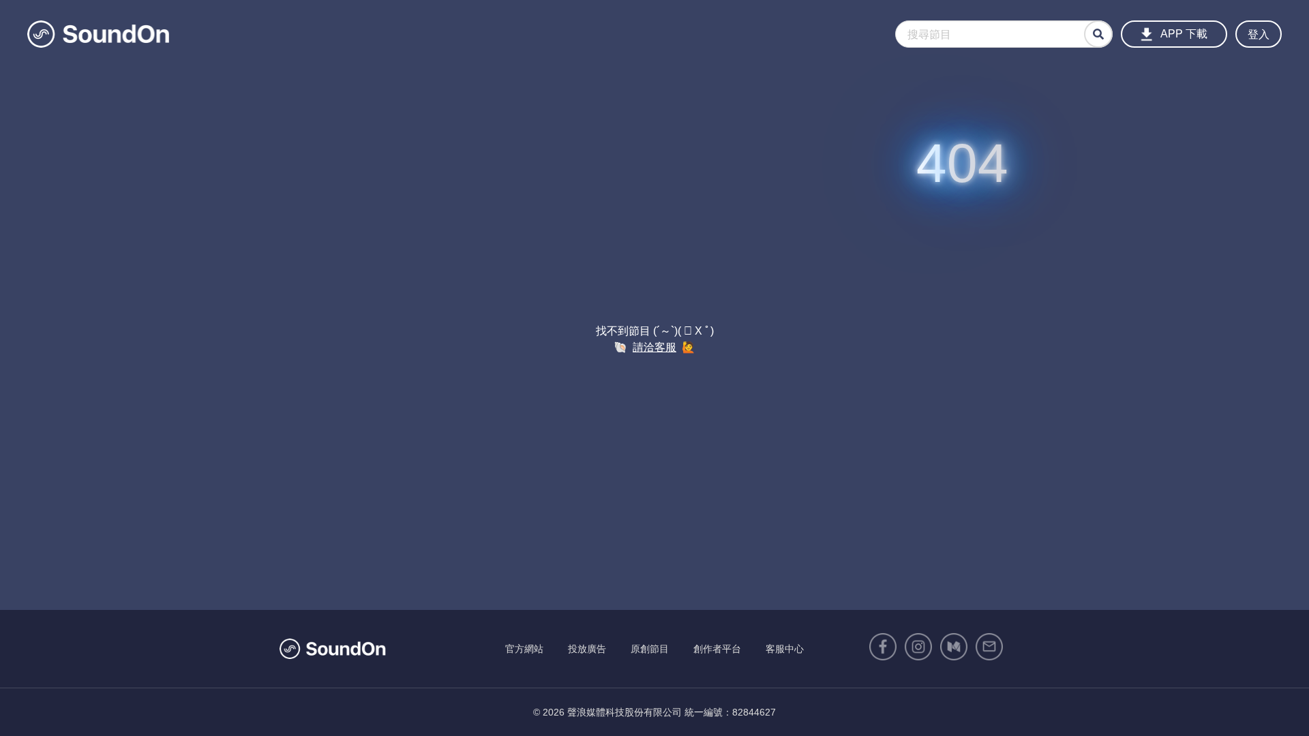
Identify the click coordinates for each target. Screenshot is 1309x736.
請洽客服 (654, 347)
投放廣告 (587, 648)
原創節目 (650, 648)
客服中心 (785, 648)
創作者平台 (717, 648)
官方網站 (524, 648)
